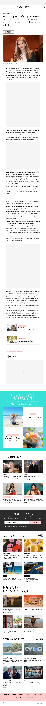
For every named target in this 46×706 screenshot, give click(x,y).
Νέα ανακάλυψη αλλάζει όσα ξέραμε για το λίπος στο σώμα (33, 556)
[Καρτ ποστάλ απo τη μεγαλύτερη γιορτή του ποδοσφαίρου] (12, 621)
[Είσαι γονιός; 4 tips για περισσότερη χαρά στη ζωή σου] (12, 568)
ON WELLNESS (13, 536)
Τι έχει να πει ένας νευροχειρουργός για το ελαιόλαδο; (31, 579)
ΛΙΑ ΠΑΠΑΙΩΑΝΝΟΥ (6, 28)
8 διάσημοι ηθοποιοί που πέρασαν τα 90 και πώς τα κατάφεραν (32, 477)
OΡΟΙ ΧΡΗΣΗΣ (28, 694)
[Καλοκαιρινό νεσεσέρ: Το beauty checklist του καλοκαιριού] (33, 601)
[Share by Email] (12, 32)
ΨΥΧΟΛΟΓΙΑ (6, 553)
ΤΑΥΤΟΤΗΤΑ (14, 694)
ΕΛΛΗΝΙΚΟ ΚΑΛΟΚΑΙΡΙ (12, 434)
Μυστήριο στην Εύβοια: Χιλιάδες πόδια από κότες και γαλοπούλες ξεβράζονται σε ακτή (33, 659)
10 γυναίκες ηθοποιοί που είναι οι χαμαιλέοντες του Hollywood (12, 477)
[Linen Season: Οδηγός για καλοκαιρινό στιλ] (33, 621)
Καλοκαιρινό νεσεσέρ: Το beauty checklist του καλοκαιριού (33, 610)
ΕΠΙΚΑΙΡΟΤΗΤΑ (14, 639)
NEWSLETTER (30, 697)
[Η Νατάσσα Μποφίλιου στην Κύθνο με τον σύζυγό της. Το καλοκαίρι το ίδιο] (12, 339)
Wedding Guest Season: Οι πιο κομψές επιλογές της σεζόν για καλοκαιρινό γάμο (12, 610)
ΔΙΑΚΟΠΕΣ (33, 413)
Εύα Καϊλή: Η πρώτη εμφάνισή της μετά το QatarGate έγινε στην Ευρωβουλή (28, 328)
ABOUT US (21, 694)
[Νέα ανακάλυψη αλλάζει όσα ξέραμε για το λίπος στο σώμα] (33, 545)
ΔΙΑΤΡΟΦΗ (27, 576)
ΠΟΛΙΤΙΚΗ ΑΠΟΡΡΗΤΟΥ (38, 694)
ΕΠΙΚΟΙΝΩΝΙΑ (6, 694)
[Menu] (1, 7)
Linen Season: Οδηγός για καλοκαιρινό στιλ (31, 630)
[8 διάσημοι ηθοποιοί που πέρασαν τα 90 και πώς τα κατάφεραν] (33, 466)
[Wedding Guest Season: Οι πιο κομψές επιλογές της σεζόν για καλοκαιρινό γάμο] (12, 601)
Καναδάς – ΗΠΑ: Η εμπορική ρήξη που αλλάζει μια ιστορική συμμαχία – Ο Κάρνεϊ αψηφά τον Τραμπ (12, 683)
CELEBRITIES (6, 13)
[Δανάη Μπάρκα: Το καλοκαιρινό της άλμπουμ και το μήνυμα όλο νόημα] (33, 489)
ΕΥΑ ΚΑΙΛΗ (20, 351)
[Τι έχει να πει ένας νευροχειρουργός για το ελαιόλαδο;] (33, 568)
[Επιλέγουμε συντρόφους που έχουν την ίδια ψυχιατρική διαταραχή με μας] (12, 545)
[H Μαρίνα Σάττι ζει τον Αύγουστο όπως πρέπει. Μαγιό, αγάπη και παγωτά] (12, 489)
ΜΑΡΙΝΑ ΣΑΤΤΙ (6, 497)
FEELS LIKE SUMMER (23, 397)
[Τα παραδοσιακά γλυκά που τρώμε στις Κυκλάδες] (33, 437)
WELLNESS (27, 553)
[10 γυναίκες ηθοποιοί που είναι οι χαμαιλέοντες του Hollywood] (12, 466)
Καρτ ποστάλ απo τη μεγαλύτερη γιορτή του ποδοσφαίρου (9, 631)
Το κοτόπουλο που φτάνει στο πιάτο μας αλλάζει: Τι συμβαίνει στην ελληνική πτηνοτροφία (33, 682)
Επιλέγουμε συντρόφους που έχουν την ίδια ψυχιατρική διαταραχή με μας (11, 557)
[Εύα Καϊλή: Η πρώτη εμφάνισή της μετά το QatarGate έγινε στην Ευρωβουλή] (12, 327)
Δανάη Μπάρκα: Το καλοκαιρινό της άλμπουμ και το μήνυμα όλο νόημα (33, 500)
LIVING (5, 576)
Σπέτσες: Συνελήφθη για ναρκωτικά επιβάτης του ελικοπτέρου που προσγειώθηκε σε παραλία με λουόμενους (12, 659)
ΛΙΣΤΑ (4, 474)
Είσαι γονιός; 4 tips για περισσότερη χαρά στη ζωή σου (12, 579)
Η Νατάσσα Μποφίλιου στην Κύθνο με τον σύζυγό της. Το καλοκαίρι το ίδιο (28, 340)
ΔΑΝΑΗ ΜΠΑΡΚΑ (29, 497)
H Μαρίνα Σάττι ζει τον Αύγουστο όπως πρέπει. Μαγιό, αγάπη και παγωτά (12, 500)
